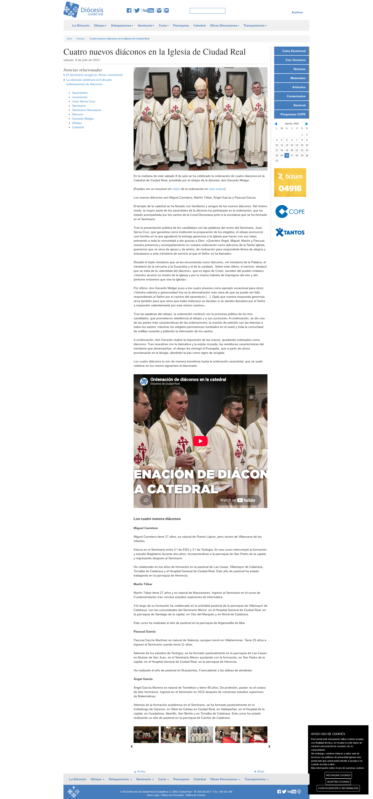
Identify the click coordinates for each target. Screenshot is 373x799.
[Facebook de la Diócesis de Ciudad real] (130, 10)
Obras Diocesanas (223, 25)
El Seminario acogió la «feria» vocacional (94, 75)
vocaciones (79, 97)
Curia (163, 25)
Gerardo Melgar (83, 118)
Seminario (145, 25)
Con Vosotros (296, 60)
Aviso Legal (153, 795)
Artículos (299, 87)
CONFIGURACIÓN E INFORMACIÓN (338, 788)
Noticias (80, 38)
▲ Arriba (139, 771)
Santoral (299, 105)
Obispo (99, 25)
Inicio (69, 38)
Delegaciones (121, 25)
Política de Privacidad (172, 795)
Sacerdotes (80, 92)
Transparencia (253, 25)
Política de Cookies (195, 795)
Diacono (77, 114)
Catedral (199, 25)
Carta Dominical (294, 51)
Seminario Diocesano (86, 110)
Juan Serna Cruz (83, 101)
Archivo (297, 12)
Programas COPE (293, 114)
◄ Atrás (258, 771)
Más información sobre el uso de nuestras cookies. (338, 768)
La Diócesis (81, 25)
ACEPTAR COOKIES (338, 781)
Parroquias (181, 25)
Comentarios (296, 96)
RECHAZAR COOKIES (338, 775)
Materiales (298, 78)
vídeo (176, 189)
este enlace (217, 189)
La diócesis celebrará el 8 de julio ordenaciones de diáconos (89, 82)
